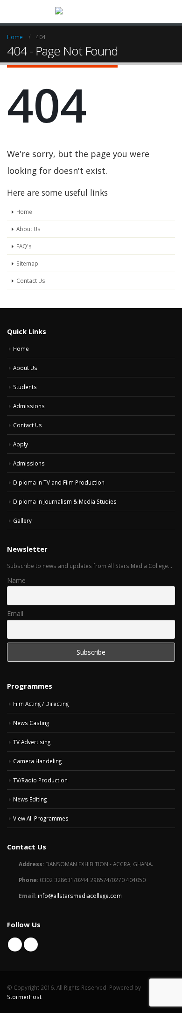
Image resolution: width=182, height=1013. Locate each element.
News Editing (30, 799)
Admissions (29, 406)
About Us (28, 229)
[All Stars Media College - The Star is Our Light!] (91, 11)
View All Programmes (41, 818)
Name (16, 580)
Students (25, 386)
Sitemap (27, 263)
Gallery (22, 520)
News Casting (31, 722)
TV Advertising (31, 742)
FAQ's (24, 246)
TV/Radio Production (40, 780)
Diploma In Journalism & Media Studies (65, 501)
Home (24, 211)
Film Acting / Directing (41, 703)
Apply (20, 444)
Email (15, 613)
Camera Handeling (37, 761)
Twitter (31, 944)
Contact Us (30, 280)
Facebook (15, 944)
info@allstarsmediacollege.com (80, 895)
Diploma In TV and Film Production (59, 482)
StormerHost (24, 996)
